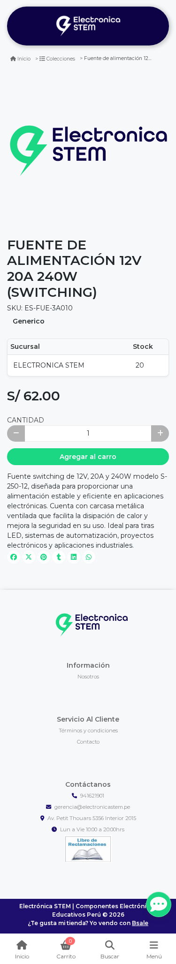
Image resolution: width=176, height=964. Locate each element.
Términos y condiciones (88, 730)
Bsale (140, 922)
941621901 (92, 795)
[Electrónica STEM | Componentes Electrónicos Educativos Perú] (88, 26)
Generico (29, 321)
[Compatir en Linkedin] (73, 557)
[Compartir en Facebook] (13, 557)
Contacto (88, 741)
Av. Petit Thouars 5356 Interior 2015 (91, 818)
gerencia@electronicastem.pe (92, 807)
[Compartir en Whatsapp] (88, 557)
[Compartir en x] (28, 557)
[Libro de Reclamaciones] (88, 848)
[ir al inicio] (91, 624)
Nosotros (88, 676)
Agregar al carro (88, 456)
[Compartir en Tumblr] (58, 557)
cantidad (25, 420)
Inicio (24, 59)
